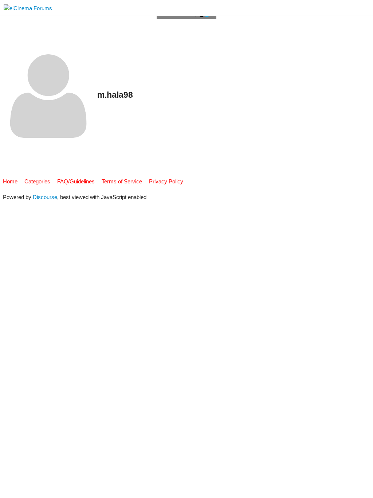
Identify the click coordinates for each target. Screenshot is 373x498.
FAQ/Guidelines (76, 181)
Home (10, 181)
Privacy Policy (166, 181)
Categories (37, 181)
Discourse (45, 197)
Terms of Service (122, 181)
